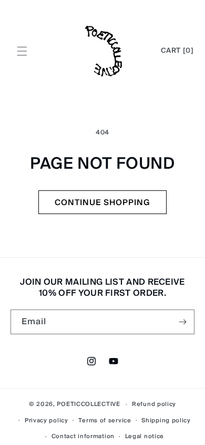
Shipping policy (166, 420)
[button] (22, 51)
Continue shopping (102, 202)
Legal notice (144, 436)
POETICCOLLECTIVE (88, 404)
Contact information (83, 436)
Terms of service (104, 420)
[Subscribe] (182, 321)
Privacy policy (46, 420)
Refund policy (154, 404)
